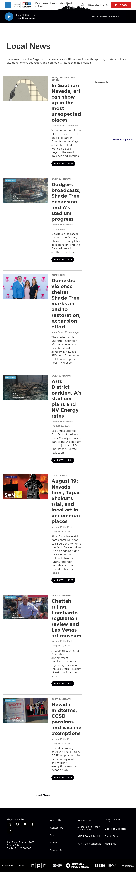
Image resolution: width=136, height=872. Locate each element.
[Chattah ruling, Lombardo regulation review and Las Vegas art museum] (25, 607)
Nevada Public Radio (62, 224)
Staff (53, 835)
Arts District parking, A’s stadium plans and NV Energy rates (66, 398)
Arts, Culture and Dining (63, 78)
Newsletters (98, 4)
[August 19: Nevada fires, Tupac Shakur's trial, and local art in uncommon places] (25, 486)
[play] (9, 17)
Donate (122, 5)
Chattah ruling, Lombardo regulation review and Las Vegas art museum (66, 618)
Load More (42, 795)
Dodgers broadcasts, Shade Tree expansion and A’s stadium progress (66, 201)
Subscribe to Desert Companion (88, 828)
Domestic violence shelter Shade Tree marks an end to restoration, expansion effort (66, 303)
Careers (54, 842)
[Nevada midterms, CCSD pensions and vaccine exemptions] (25, 710)
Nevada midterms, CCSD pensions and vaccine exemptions (66, 719)
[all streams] (131, 16)
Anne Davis (57, 332)
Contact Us (56, 828)
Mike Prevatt (58, 125)
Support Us (56, 850)
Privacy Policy (14, 845)
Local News (59, 475)
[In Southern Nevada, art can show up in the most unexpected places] (25, 88)
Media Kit (110, 844)
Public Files (111, 836)
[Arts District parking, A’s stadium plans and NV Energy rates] (25, 387)
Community (58, 275)
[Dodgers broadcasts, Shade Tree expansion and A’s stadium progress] (25, 190)
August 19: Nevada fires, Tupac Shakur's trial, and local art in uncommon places (66, 501)
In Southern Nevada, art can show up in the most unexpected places (66, 102)
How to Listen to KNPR (114, 821)
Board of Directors (115, 829)
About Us (55, 820)
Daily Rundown (61, 178)
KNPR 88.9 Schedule (89, 836)
